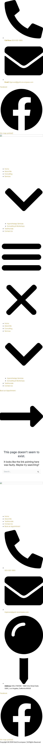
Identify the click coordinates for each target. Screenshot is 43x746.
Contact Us (9, 231)
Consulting (8, 174)
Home (7, 169)
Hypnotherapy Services (15, 224)
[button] (21, 278)
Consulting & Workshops (16, 226)
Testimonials (9, 229)
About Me (8, 171)
